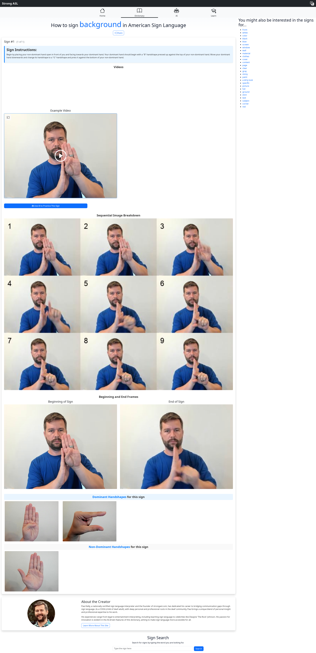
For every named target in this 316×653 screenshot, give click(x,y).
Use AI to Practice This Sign (47, 205)
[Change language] (312, 3)
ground (245, 92)
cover (245, 59)
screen (245, 44)
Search (199, 648)
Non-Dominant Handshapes (109, 547)
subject (245, 100)
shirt (244, 94)
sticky (245, 74)
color (244, 35)
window (246, 47)
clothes (245, 56)
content (246, 62)
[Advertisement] (118, 88)
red (244, 106)
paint (244, 77)
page (244, 65)
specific (245, 83)
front (244, 29)
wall (244, 50)
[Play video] (60, 156)
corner (245, 103)
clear (244, 68)
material (246, 53)
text (244, 97)
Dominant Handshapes (109, 497)
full (243, 89)
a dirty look (247, 80)
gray (244, 71)
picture (245, 86)
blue (244, 41)
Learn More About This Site (95, 625)
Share (119, 33)
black (244, 38)
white (245, 32)
